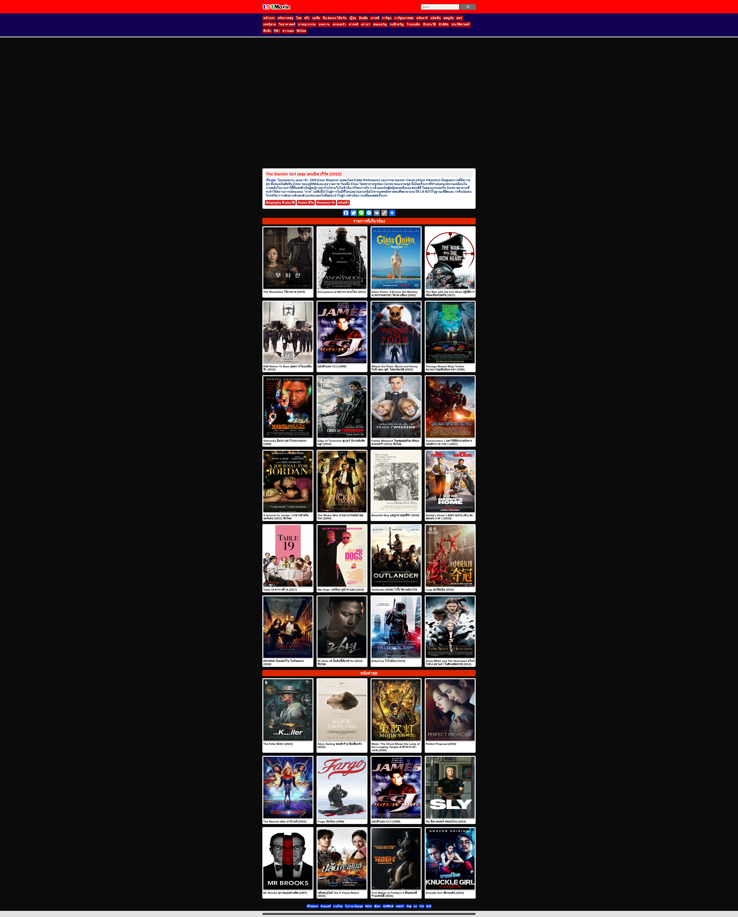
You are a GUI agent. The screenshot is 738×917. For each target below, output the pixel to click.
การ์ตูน (386, 18)
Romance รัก (326, 202)
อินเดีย (363, 18)
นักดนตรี (326, 906)
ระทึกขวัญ (397, 24)
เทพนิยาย (269, 24)
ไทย (299, 18)
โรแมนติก (413, 24)
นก (415, 906)
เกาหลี (375, 18)
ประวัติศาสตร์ (460, 24)
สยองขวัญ (380, 24)
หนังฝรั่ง (343, 202)
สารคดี (353, 24)
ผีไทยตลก (312, 906)
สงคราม (324, 24)
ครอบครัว (339, 24)
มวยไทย (338, 906)
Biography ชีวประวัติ (280, 202)
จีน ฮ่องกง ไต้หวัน (335, 18)
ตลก (459, 18)
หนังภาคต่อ (285, 18)
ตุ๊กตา (377, 906)
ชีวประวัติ (429, 24)
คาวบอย (288, 30)
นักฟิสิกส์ (388, 906)
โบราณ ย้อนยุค (354, 906)
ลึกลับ (267, 30)
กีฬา (277, 30)
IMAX (368, 906)
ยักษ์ (428, 906)
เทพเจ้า (400, 906)
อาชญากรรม (307, 24)
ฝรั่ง (306, 18)
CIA (421, 906)
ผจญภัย (449, 18)
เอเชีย (316, 18)
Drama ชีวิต (306, 202)
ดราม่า (365, 24)
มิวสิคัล (444, 24)
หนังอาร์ (422, 18)
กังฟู (408, 906)
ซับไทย (301, 30)
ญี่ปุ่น (352, 18)
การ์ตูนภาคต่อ (404, 18)
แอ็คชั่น (435, 18)
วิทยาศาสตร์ (287, 24)
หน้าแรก (269, 18)
